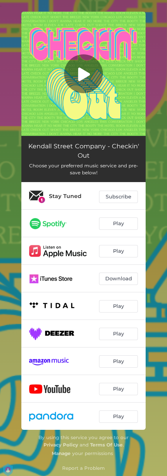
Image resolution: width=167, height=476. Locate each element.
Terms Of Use (106, 445)
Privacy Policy (60, 445)
